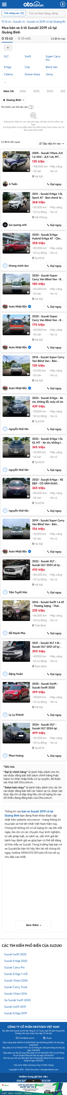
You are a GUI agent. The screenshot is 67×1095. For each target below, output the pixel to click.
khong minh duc (19, 266)
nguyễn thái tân (19, 429)
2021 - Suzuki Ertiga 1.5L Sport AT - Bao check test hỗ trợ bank (48, 197)
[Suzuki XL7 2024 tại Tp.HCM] (16, 733)
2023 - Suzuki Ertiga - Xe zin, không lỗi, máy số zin (47, 400)
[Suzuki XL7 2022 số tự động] (16, 569)
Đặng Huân (16, 674)
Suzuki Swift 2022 (15, 954)
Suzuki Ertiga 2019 (15, 1013)
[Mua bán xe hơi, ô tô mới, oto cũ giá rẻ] (33, 4)
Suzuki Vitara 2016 (15, 993)
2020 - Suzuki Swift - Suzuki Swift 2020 (45, 685)
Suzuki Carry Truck (15, 987)
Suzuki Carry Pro (14, 967)
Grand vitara (32, 74)
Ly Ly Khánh (16, 715)
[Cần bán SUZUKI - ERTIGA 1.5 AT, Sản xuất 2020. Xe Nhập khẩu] (16, 243)
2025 (36, 91)
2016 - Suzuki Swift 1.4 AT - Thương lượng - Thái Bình (48, 605)
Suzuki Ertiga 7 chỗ (15, 974)
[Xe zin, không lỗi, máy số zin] (16, 406)
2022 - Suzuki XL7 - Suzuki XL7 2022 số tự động (45, 565)
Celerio (8, 74)
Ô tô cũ (6, 21)
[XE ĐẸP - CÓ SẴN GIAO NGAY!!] (16, 488)
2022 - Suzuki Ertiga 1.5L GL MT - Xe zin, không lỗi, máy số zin (48, 442)
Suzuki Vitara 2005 (16, 980)
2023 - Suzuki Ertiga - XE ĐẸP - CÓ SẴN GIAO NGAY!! (47, 483)
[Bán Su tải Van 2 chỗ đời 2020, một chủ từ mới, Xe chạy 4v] (16, 325)
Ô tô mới (24, 38)
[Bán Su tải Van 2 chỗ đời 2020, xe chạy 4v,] (16, 284)
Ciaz (27, 67)
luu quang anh (18, 225)
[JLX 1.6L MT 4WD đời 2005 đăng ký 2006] (16, 161)
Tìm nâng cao (11, 13)
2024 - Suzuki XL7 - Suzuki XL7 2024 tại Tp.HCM (44, 728)
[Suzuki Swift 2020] (16, 692)
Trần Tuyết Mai (18, 592)
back (8, 48)
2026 (23, 91)
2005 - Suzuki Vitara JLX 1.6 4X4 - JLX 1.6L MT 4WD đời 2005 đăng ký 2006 (47, 158)
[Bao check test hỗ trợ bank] (16, 202)
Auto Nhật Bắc (18, 306)
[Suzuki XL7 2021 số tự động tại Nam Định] (16, 651)
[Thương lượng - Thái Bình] (16, 610)
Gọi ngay (56, 184)
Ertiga (7, 67)
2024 (50, 91)
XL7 (6, 56)
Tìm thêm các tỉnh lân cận (14, 107)
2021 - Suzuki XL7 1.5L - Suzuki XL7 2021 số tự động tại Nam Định (46, 646)
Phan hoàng (16, 755)
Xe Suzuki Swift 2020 (17, 1000)
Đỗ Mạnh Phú (17, 633)
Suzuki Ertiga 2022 (15, 961)
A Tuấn (13, 184)
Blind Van (51, 67)
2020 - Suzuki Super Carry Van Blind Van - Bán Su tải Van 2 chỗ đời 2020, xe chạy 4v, (48, 281)
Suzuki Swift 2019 (15, 1007)
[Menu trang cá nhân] (62, 4)
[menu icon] (4, 4)
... (4, 81)
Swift (28, 56)
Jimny (49, 74)
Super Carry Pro (53, 58)
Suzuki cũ (19, 21)
